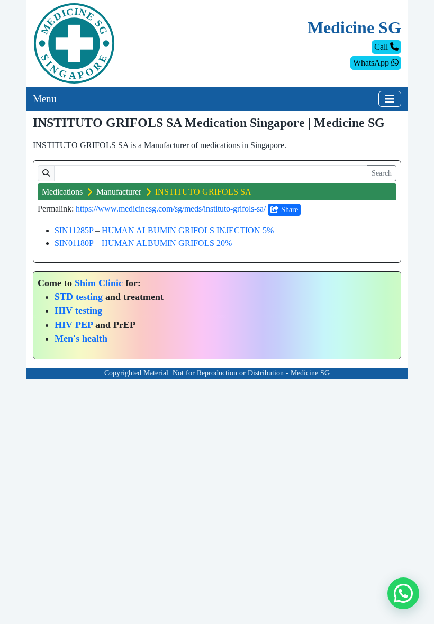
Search (382, 173)
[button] (403, 593)
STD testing (79, 296)
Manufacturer (118, 191)
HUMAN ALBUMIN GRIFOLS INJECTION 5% (188, 230)
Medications (62, 191)
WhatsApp (372, 62)
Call (382, 46)
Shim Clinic (99, 283)
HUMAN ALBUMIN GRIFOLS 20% (167, 242)
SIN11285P (74, 230)
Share (288, 210)
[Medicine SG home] (74, 42)
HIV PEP (74, 324)
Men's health (81, 338)
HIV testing (78, 310)
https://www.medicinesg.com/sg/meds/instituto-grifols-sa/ (171, 208)
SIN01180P (74, 242)
